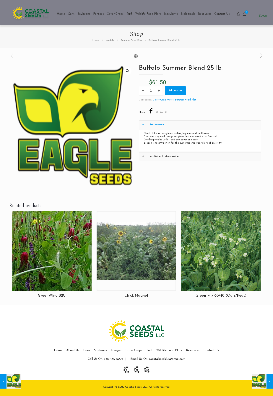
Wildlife (110, 40)
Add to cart (175, 90)
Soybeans (100, 350)
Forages (116, 350)
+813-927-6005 (113, 359)
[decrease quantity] (143, 91)
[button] (127, 71)
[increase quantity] (158, 91)
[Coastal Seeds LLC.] (30, 14)
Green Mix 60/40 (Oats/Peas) (221, 296)
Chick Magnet (136, 296)
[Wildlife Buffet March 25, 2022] (262, 381)
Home (95, 40)
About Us (72, 350)
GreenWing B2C (52, 296)
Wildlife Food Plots (169, 350)
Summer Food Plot (131, 40)
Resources (192, 350)
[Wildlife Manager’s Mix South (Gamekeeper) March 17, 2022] (10, 381)
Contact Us (211, 350)
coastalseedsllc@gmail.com (167, 359)
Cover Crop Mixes (163, 99)
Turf (149, 350)
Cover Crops (134, 350)
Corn (86, 350)
